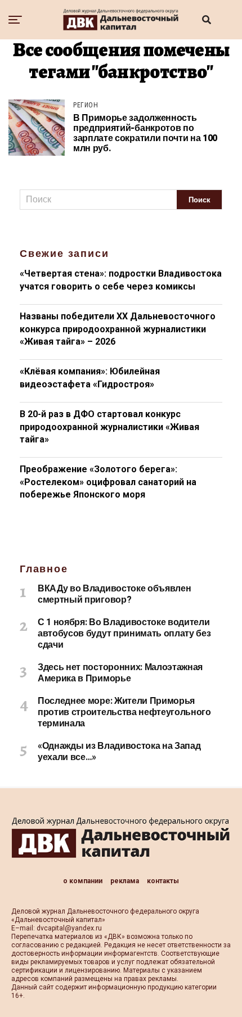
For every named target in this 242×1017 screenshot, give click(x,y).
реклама (124, 881)
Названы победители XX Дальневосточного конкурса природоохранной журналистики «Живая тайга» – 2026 (118, 329)
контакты (163, 881)
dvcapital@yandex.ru (69, 928)
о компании (82, 881)
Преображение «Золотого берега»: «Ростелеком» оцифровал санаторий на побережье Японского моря (108, 482)
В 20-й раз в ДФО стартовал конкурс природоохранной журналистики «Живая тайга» (109, 427)
